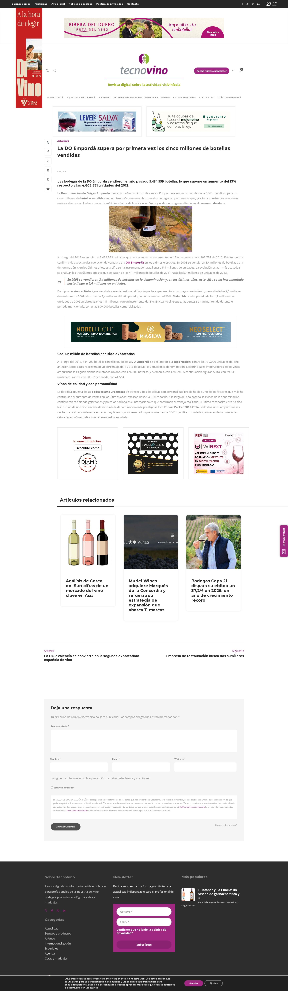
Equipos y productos (79, 97)
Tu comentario (60, 726)
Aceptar (193, 983)
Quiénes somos (21, 4)
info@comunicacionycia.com (191, 806)
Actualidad (54, 97)
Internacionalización (128, 97)
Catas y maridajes (184, 97)
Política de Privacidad (77, 810)
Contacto (133, 4)
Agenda (165, 97)
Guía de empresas (228, 97)
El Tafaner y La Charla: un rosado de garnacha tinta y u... (219, 894)
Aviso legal (58, 4)
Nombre (55, 759)
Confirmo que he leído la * (141, 931)
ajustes (94, 987)
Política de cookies (80, 4)
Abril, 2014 (61, 171)
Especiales (151, 97)
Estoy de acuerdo (64, 787)
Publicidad (41, 4)
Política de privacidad (109, 4)
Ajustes (214, 983)
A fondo (103, 97)
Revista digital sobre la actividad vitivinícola (144, 84)
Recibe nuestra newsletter (212, 71)
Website (180, 759)
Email (116, 759)
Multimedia (205, 97)
